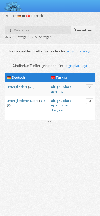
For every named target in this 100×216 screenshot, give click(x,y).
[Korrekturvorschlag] (89, 87)
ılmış (59, 91)
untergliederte (18, 100)
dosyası (57, 110)
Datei (34, 100)
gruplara (64, 86)
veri (66, 105)
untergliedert (17, 86)
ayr (53, 91)
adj (31, 87)
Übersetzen (83, 30)
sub (42, 101)
